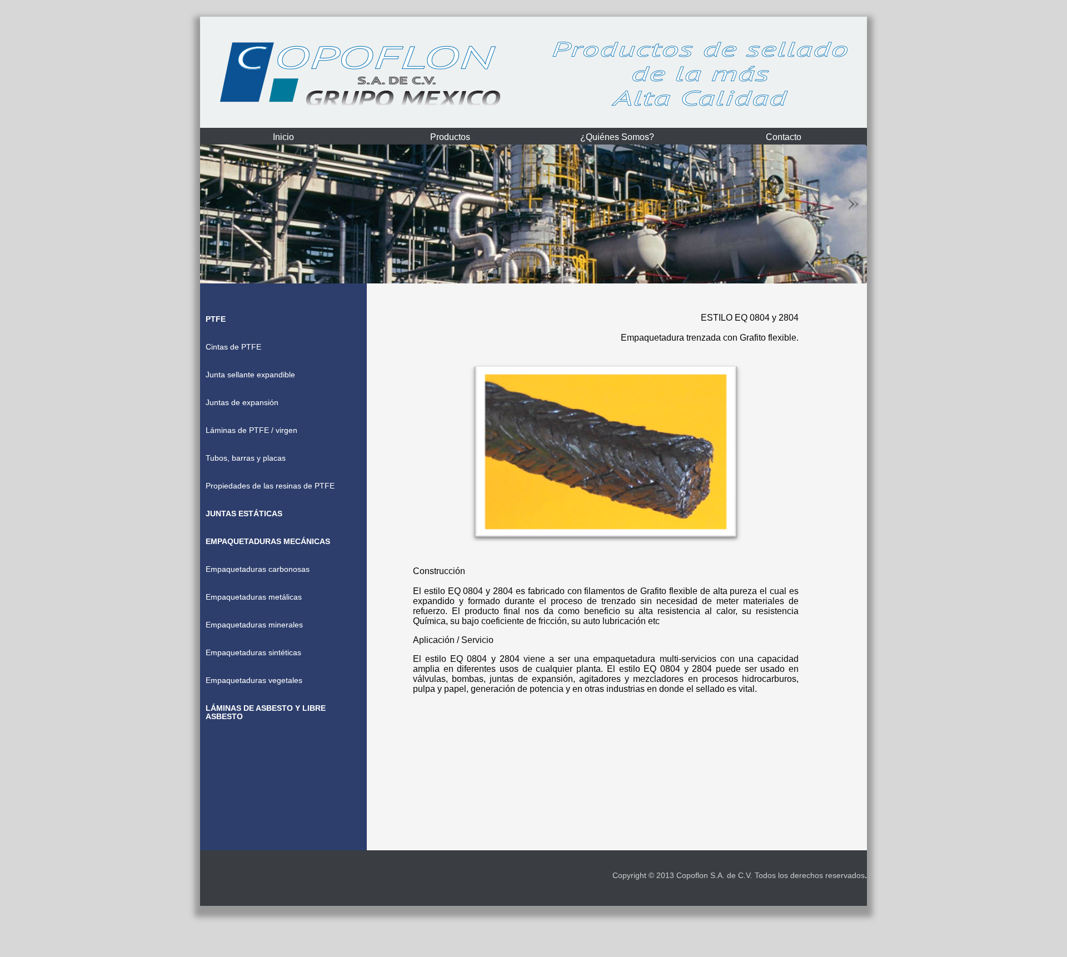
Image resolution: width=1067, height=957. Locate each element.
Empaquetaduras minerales (254, 625)
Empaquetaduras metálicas (254, 597)
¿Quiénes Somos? (617, 137)
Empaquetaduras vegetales (254, 680)
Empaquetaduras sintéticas (253, 653)
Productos (450, 137)
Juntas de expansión (242, 402)
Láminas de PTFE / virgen (251, 430)
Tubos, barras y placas (246, 458)
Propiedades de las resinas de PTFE (270, 486)
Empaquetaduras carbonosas (258, 569)
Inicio (283, 137)
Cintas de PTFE (233, 347)
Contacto (783, 137)
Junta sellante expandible (250, 375)
